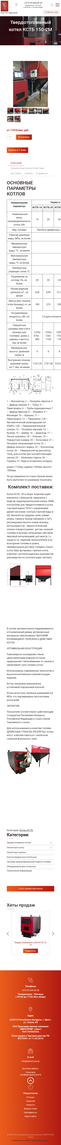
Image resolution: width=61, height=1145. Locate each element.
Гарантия (30, 1101)
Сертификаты (30, 1112)
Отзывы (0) (42, 173)
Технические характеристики (27, 168)
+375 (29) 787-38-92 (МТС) (51, 12)
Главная (11, 49)
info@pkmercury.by (31, 1061)
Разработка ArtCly (21, 1140)
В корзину (23, 137)
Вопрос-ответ (30, 1108)
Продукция (24, 49)
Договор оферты (30, 1068)
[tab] (16, 163)
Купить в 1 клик (17, 150)
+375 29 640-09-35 (33, 3)
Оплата (29, 173)
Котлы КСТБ (22, 52)
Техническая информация (19, 871)
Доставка (16, 173)
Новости (30, 1105)
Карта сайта (30, 1116)
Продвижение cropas (40, 1141)
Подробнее (30, 951)
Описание (16, 163)
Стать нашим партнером (30, 888)
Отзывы (30, 1097)
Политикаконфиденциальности (30, 1073)
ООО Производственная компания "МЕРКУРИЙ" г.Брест (9, 13)
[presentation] (14, 931)
